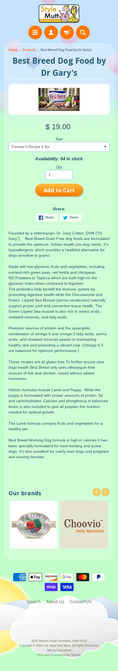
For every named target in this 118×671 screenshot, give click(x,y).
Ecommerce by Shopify (65, 654)
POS (40, 654)
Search (34, 601)
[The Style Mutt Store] (59, 13)
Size (59, 139)
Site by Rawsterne (59, 650)
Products (29, 50)
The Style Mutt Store (57, 645)
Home (13, 50)
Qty (59, 167)
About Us (55, 601)
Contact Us (80, 601)
